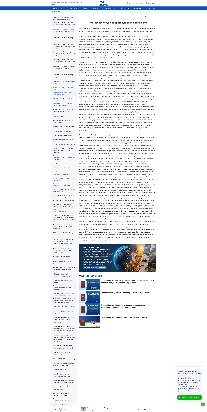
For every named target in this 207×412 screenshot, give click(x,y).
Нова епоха (137, 8)
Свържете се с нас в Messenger (190, 397)
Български (151, 3)
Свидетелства (124, 8)
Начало (54, 8)
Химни (85, 8)
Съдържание (84, 17)
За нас (148, 8)
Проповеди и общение (108, 8)
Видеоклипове (73, 8)
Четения (93, 8)
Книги (62, 8)
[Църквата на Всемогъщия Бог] (103, 3)
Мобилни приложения (136, 3)
